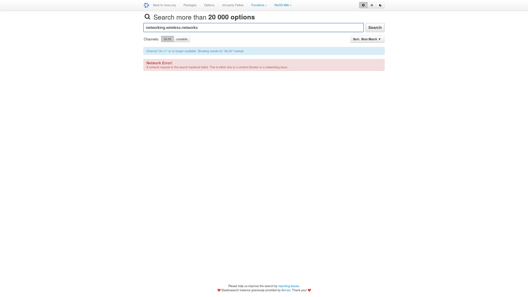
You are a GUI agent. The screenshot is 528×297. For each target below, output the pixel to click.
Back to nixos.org (164, 5)
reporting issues (288, 286)
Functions (257, 5)
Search (375, 27)
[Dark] (380, 5)
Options (209, 5)
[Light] (372, 5)
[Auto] (363, 5)
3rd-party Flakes (233, 5)
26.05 (167, 39)
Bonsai (286, 290)
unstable (181, 39)
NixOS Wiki (282, 5)
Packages (190, 5)
